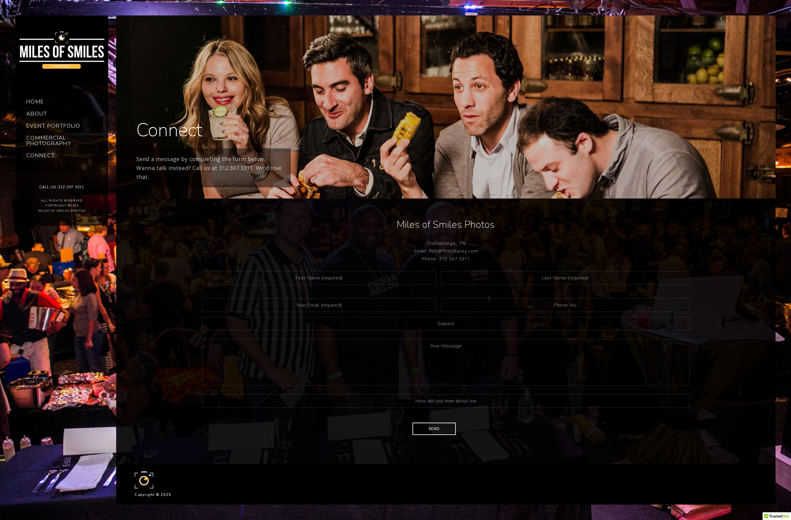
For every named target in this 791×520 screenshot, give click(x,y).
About (36, 113)
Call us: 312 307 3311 (61, 187)
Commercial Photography (48, 140)
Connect (40, 155)
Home (35, 101)
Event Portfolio (53, 126)
